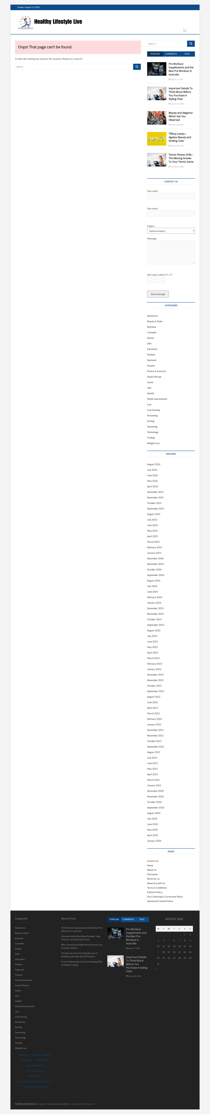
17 (158, 952)
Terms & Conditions (157, 887)
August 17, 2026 (176, 79)
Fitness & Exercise (156, 371)
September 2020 (155, 807)
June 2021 (152, 763)
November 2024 (155, 564)
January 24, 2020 (176, 104)
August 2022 (153, 696)
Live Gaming (153, 410)
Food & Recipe (154, 376)
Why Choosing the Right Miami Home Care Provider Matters (81, 946)
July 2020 (152, 818)
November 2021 (155, 735)
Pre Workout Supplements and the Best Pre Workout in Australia (181, 69)
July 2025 (152, 519)
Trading (151, 437)
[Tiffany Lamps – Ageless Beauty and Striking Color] (156, 133)
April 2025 (152, 536)
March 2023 (153, 658)
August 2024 (153, 580)
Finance (151, 365)
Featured (151, 360)
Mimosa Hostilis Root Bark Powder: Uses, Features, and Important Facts (81, 938)
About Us (152, 869)
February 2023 (154, 663)
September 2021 (155, 746)
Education (152, 349)
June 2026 (152, 475)
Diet (149, 343)
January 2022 (154, 724)
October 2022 (154, 685)
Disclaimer (152, 874)
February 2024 (154, 597)
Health (150, 393)
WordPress (64, 1104)
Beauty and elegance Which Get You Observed (181, 116)
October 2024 (154, 569)
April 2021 (152, 774)
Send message (158, 294)
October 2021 (154, 741)
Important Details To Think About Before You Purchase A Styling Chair (181, 94)
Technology (152, 432)
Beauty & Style (154, 321)
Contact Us (152, 861)
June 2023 (152, 641)
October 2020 (154, 802)
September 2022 (155, 691)
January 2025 (154, 552)
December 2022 (155, 674)
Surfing (150, 421)
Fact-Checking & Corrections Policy (165, 896)
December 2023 (155, 608)
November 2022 (155, 680)
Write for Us (153, 878)
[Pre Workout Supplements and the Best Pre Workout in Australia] (156, 63)
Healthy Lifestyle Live (25, 1103)
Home (150, 865)
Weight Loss (153, 443)
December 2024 (155, 558)
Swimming (152, 426)
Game (150, 382)
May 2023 (152, 647)
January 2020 (154, 840)
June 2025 (152, 525)
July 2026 (152, 469)
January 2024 (154, 602)
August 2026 (153, 464)
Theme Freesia (53, 1104)
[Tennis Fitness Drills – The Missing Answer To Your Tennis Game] (156, 154)
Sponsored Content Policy (160, 901)
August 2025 (153, 514)
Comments (171, 54)
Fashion (151, 354)
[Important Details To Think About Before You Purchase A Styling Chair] (156, 88)
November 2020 (155, 796)
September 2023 (155, 624)
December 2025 (155, 492)
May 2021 (152, 768)
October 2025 (154, 503)
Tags (187, 54)
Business (151, 326)
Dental (150, 338)
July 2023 (152, 636)
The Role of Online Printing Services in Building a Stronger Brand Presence (79, 955)
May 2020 (152, 829)
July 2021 (152, 757)
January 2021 (154, 785)
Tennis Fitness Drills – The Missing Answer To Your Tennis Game (181, 158)
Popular (155, 54)
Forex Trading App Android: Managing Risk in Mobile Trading (81, 963)
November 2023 (155, 613)
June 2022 (152, 702)
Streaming (152, 415)
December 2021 (155, 730)
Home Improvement (157, 398)
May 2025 (152, 530)
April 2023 (152, 652)
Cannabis (152, 332)
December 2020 (155, 790)
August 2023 (153, 630)
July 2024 (152, 586)
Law (149, 404)
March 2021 (153, 779)
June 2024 (152, 591)
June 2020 (152, 824)
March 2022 (153, 713)
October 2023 (154, 619)
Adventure (152, 315)
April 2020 (152, 835)
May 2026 (152, 480)
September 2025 (155, 508)
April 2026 (152, 486)
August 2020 (153, 813)
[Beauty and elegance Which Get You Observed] (156, 112)
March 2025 (153, 541)
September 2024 (155, 575)
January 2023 (154, 669)
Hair (149, 387)
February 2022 (154, 718)
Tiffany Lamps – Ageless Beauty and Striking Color (180, 137)
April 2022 (152, 707)
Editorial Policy (154, 892)
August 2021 (153, 752)
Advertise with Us (156, 883)
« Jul (155, 968)
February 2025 (154, 547)
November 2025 (155, 497)
